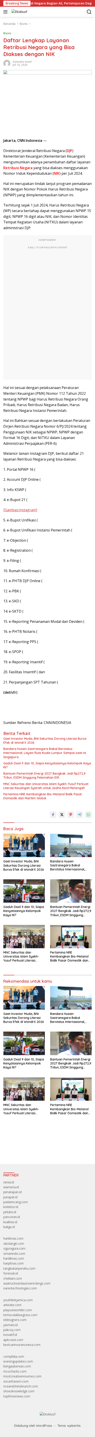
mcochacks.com (15, 1371)
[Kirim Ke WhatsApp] (88, 814)
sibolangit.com (13, 1243)
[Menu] (6, 12)
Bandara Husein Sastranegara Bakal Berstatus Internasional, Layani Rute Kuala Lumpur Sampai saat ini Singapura (44, 753)
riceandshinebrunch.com (20, 1386)
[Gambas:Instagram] (20, 509)
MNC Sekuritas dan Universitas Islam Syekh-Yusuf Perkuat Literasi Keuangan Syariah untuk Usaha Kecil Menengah (45, 786)
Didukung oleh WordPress (33, 1426)
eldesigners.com (15, 1320)
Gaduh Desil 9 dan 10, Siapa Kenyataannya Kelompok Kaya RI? (47, 765)
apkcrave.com (13, 1340)
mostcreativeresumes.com (22, 1376)
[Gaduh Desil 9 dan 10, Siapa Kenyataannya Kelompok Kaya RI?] (24, 891)
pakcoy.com (12, 1330)
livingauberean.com (17, 1366)
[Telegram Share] (79, 814)
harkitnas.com (13, 1238)
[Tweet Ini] (62, 814)
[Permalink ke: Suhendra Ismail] (6, 63)
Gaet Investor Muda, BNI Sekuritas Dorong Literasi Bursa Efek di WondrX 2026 (44, 741)
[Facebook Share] (53, 814)
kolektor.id (10, 1207)
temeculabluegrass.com (20, 1315)
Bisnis (7, 33)
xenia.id (8, 1182)
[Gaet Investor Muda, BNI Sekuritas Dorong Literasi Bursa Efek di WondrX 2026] (24, 845)
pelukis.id (9, 1212)
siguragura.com (14, 1248)
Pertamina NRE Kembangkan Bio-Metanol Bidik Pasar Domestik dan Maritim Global (42, 796)
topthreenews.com (16, 1396)
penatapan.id (12, 1192)
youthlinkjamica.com (18, 1300)
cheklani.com (12, 1278)
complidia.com (13, 1356)
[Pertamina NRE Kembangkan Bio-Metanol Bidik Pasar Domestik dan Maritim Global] (71, 936)
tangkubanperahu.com (19, 1268)
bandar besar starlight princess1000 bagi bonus (37, 1150)
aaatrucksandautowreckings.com (26, 1283)
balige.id (9, 1227)
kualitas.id (10, 1222)
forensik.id (10, 1273)
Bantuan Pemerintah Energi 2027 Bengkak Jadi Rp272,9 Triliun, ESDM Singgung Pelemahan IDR (44, 776)
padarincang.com (15, 1202)
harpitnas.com (13, 1263)
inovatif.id (10, 1335)
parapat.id (10, 1197)
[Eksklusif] (18, 11)
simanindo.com (14, 1253)
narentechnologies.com (20, 1288)
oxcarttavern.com (15, 1381)
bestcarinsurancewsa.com (21, 1345)
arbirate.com (12, 1305)
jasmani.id (10, 1325)
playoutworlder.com (17, 1310)
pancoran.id (11, 1217)
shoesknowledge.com (18, 1391)
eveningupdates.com (18, 1361)
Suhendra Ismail (22, 62)
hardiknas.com (13, 1258)
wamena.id (11, 1187)
